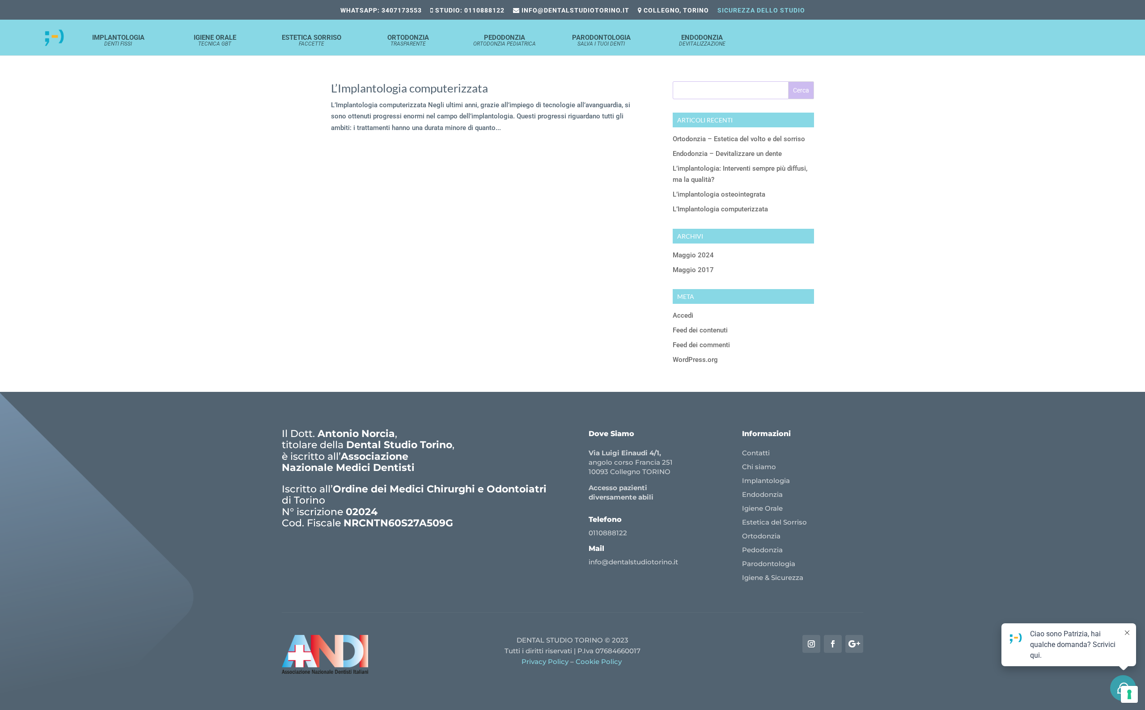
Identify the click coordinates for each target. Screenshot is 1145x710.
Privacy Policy (545, 661)
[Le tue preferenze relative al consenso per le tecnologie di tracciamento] (1129, 694)
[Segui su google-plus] (854, 644)
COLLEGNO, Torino (675, 10)
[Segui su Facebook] (833, 644)
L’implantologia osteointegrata (719, 194)
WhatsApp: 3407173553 (381, 10)
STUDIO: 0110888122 (469, 10)
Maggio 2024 (693, 255)
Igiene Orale (215, 40)
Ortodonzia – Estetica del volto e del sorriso (739, 139)
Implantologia (118, 40)
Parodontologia (601, 40)
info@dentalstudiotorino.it (574, 10)
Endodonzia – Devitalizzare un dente (727, 154)
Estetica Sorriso (311, 40)
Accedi (683, 315)
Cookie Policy (599, 661)
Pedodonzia (504, 40)
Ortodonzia (408, 40)
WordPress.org (695, 360)
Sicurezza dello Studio (761, 10)
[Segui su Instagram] (811, 644)
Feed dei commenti (701, 345)
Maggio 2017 (693, 270)
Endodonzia (702, 40)
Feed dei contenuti (700, 330)
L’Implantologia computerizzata (409, 88)
